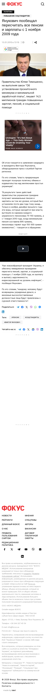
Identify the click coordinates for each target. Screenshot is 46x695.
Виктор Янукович (12, 322)
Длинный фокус (11, 524)
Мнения (29, 515)
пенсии (16, 317)
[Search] (42, 4)
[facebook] (5, 549)
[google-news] (40, 549)
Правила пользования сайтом (9, 535)
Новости (7, 515)
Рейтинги (7, 520)
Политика (8, 12)
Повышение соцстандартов (17, 16)
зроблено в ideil (10, 690)
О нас (5, 528)
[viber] (33, 549)
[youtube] (26, 549)
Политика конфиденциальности (17, 683)
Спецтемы (30, 520)
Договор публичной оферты (31, 535)
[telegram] (19, 549)
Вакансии (30, 528)
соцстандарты (32, 317)
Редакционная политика (10, 543)
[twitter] (12, 549)
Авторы (29, 524)
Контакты (6, 686)
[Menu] (3, 4)
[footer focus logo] (13, 508)
